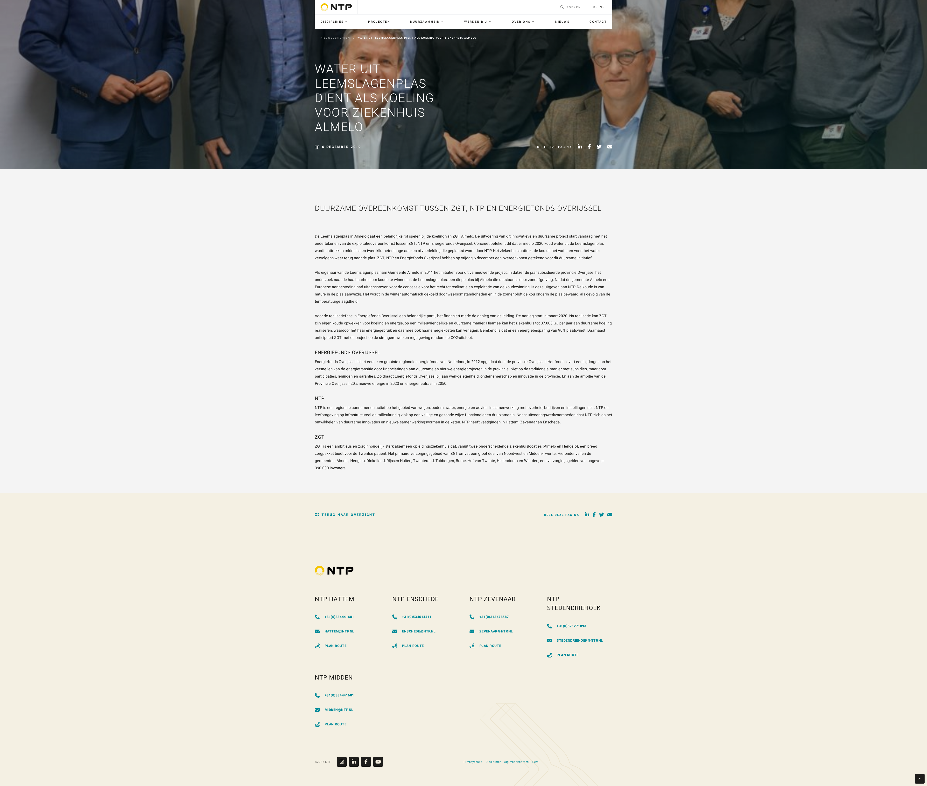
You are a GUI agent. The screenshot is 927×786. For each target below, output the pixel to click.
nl (602, 7)
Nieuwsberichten (335, 38)
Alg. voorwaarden (516, 762)
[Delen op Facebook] (589, 147)
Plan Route (336, 645)
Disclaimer (493, 762)
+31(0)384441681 (339, 616)
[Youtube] (378, 762)
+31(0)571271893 (571, 626)
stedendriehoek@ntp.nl (580, 640)
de (595, 7)
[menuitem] (334, 21)
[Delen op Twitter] (599, 147)
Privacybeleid (473, 762)
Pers (535, 762)
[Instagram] (343, 762)
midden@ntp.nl (339, 709)
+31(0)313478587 (494, 616)
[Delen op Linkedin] (580, 147)
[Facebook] (367, 762)
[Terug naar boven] (920, 779)
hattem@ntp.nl (339, 631)
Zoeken (574, 7)
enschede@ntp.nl (418, 631)
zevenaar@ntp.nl (496, 631)
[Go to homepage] (336, 7)
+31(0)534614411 (416, 616)
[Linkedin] (355, 762)
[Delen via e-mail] (609, 147)
